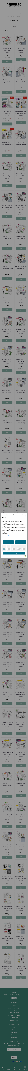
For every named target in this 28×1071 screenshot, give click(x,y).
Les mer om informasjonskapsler (9, 535)
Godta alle (20, 542)
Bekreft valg (14, 553)
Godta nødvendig (8, 542)
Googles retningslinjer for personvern (10, 538)
